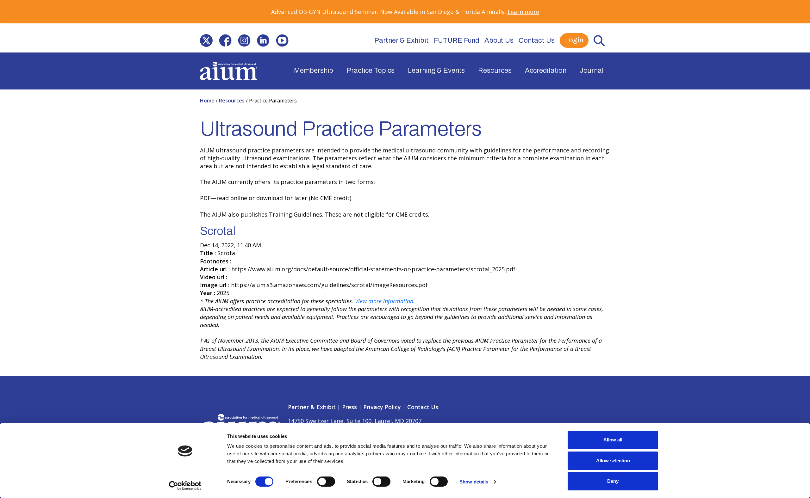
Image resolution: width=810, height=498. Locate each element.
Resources (495, 70)
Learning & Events (436, 70)
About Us (499, 40)
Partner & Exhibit (401, 40)
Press (349, 407)
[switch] (326, 481)
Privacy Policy (382, 407)
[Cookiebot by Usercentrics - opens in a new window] (185, 485)
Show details (473, 481)
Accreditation (545, 70)
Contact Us (537, 40)
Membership (313, 70)
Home (208, 100)
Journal (591, 70)
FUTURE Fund (456, 40)
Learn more (523, 11)
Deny (613, 481)
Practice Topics (370, 70)
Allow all (612, 439)
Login (574, 40)
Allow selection (613, 460)
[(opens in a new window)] (206, 40)
